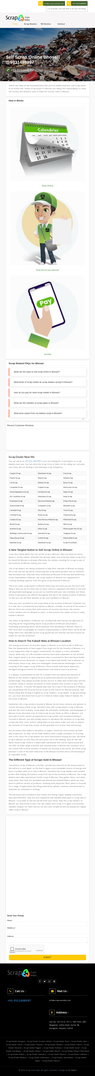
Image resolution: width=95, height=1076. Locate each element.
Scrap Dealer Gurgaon (15, 1041)
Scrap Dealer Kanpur (32, 1051)
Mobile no (11, 928)
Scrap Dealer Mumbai (54, 1045)
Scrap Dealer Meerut (51, 1061)
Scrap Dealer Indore (73, 1045)
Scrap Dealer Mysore (57, 1054)
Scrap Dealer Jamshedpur (62, 1058)
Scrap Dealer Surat (72, 1048)
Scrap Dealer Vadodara (36, 1054)
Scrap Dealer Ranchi (51, 1051)
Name (10, 920)
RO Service (46, 24)
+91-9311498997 (22, 70)
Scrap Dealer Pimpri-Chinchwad (75, 1051)
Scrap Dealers (30, 24)
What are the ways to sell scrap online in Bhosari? (37, 372)
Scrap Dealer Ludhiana (77, 1054)
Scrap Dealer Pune (61, 1041)
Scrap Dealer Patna (14, 1045)
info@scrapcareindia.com (54, 4)
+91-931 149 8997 (33, 461)
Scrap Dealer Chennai (34, 1045)
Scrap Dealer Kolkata (53, 1048)
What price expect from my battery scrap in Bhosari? (38, 413)
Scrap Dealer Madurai (18, 1058)
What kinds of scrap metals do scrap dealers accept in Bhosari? (43, 382)
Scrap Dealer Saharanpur (39, 1058)
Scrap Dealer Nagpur (32, 1048)
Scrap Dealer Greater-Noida (39, 1041)
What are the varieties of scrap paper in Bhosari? (36, 403)
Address (10, 936)
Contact (61, 24)
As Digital (72, 1070)
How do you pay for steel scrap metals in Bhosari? (37, 392)
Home (15, 24)
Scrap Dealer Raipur (16, 1054)
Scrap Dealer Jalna (79, 1041)
